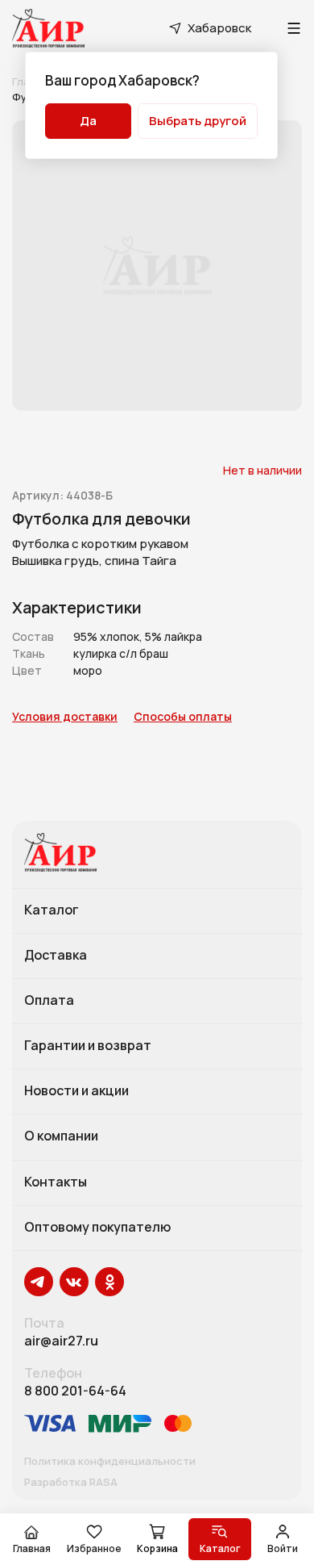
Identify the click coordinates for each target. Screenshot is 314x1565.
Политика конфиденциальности (110, 1461)
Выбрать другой (197, 120)
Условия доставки (65, 717)
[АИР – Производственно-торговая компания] (48, 28)
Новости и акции (76, 1091)
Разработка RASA (71, 1482)
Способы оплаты (183, 717)
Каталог (51, 910)
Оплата (49, 1001)
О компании (61, 1136)
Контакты (55, 1182)
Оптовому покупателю (97, 1228)
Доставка (55, 956)
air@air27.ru (61, 1341)
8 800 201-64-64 (75, 1391)
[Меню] (294, 28)
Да (88, 120)
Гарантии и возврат (87, 1046)
